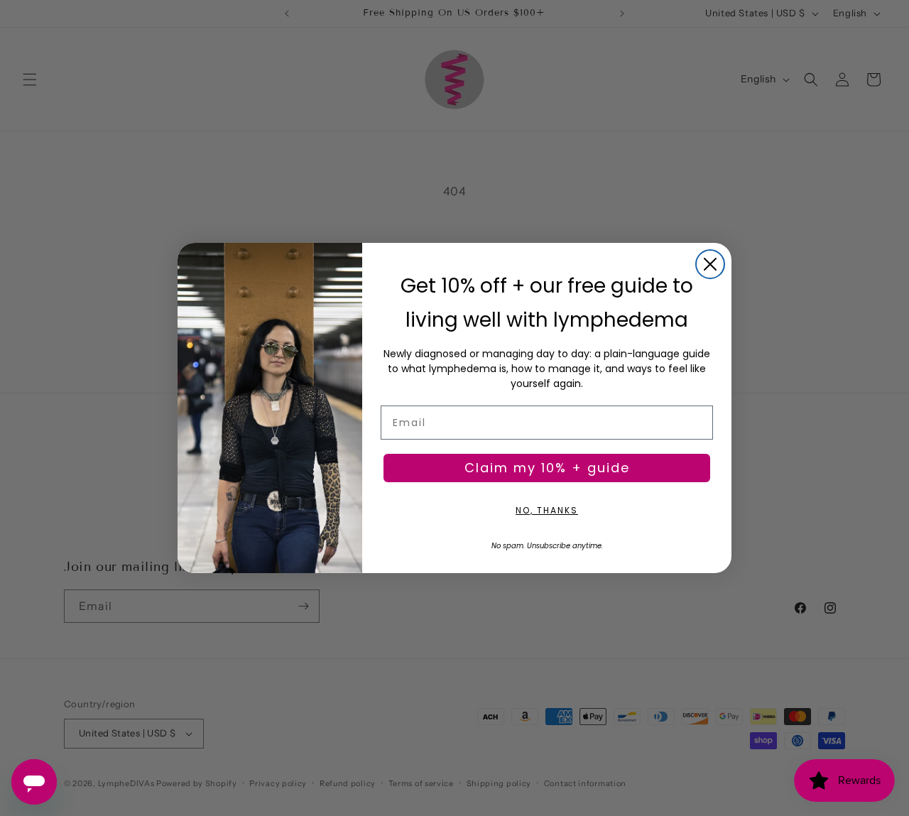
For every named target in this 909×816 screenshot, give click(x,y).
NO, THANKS (547, 510)
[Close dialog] (710, 264)
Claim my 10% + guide (547, 468)
